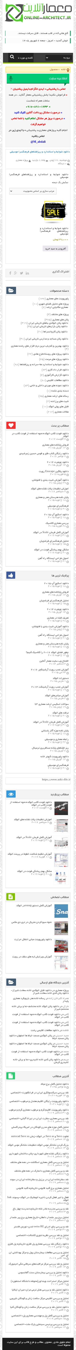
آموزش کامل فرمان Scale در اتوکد (51, 532)
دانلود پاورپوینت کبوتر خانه (55, 756)
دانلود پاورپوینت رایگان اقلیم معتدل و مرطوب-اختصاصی (39, 1101)
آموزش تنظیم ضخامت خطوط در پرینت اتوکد (30, 854)
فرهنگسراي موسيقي (58, 506)
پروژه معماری (62, 990)
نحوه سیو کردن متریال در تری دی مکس (31, 922)
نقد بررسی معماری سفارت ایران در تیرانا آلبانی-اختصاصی (39, 1118)
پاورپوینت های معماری (57, 298)
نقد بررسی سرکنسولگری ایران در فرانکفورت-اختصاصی (40, 1092)
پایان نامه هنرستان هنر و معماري (52, 497)
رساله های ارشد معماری (57, 396)
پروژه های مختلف (60, 314)
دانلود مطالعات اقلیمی (58, 380)
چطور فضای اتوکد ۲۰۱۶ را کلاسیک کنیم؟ (47, 652)
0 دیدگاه (62, 163)
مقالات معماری (62, 412)
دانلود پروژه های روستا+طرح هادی (51, 354)
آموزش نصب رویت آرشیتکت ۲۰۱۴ (50, 687)
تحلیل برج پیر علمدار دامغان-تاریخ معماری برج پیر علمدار (39, 1217)
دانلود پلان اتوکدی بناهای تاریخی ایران (48, 323)
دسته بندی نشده (60, 391)
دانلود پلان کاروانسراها (55, 331)
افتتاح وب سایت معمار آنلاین (54, 661)
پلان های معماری (60, 319)
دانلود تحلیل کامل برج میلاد (55, 1084)
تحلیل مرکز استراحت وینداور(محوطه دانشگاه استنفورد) (40, 1281)
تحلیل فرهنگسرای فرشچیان (54, 541)
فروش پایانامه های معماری (55, 445)
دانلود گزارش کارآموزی (57, 375)
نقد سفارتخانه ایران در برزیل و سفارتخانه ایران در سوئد (39, 1179)
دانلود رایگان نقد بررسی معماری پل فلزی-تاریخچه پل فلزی (38, 1244)
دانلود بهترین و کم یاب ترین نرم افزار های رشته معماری (40, 346)
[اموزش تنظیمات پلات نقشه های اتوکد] (61, 831)
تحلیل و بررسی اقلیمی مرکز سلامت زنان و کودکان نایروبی (39, 1298)
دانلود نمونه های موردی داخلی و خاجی (49, 385)
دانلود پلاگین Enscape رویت (54, 471)
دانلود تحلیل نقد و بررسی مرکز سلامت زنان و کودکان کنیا (39, 1307)
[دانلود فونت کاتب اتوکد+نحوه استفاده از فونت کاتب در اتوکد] (61, 814)
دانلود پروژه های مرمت (57, 359)
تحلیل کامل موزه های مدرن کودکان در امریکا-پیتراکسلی (40, 1127)
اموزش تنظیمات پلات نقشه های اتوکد (50, 488)
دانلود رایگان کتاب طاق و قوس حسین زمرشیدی (44, 453)
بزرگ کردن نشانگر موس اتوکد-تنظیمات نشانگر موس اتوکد (38, 1145)
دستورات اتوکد (61, 678)
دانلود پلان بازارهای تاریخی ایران (50, 326)
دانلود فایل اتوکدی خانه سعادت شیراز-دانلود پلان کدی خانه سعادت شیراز (40, 992)
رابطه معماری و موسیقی (57, 739)
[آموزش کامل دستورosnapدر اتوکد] (61, 917)
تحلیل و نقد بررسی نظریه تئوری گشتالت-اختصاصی (42, 1235)
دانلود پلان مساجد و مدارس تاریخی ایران (47, 339)
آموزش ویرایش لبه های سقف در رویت (32, 956)
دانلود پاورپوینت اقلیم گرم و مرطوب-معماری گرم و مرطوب (39, 1110)
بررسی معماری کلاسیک (57, 523)
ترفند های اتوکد (60, 713)
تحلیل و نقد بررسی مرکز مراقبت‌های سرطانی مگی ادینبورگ (39, 1264)
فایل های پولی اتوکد (58, 406)
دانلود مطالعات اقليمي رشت (45, 1030)
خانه (63, 69)
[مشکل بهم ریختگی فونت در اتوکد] (61, 883)
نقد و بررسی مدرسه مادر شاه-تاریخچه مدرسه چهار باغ (41, 1209)
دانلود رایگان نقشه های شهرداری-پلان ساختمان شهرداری (39, 1153)
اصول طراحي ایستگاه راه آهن (53, 558)
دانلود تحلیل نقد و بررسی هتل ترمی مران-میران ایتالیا (40, 1290)
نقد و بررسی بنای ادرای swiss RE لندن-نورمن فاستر (41, 1226)
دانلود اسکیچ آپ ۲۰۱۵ (56, 514)
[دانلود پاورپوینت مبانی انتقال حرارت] (61, 951)
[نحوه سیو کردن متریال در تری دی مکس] (61, 934)
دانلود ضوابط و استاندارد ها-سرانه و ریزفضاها (44, 364)
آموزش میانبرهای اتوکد (57, 695)
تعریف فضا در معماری (58, 618)
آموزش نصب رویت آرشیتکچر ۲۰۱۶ (50, 669)
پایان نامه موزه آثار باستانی (55, 730)
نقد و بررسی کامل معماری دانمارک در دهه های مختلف (41, 1171)
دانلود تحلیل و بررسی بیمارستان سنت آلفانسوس (43, 1272)
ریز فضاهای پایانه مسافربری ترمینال (50, 748)
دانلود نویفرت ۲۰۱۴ (58, 462)
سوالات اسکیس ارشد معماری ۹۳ (51, 704)
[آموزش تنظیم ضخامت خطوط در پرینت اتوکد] (61, 866)
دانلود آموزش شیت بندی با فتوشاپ (50, 480)
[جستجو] (12, 56)
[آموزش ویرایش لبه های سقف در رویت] (61, 969)
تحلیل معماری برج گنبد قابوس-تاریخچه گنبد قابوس (42, 1188)
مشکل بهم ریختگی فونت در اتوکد (51, 549)
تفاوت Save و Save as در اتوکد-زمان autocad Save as (40, 1136)
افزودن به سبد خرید (55, 248)
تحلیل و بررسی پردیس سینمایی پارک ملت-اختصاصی (41, 1324)
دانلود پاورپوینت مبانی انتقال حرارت (33, 939)
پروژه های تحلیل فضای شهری (54, 304)
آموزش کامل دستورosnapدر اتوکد (34, 905)
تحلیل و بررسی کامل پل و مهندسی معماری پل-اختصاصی (40, 1315)
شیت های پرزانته (60, 401)
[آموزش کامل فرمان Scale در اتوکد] (61, 849)
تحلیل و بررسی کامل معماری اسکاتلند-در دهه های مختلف (39, 1162)
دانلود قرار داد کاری (58, 369)
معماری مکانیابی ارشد (57, 307)
